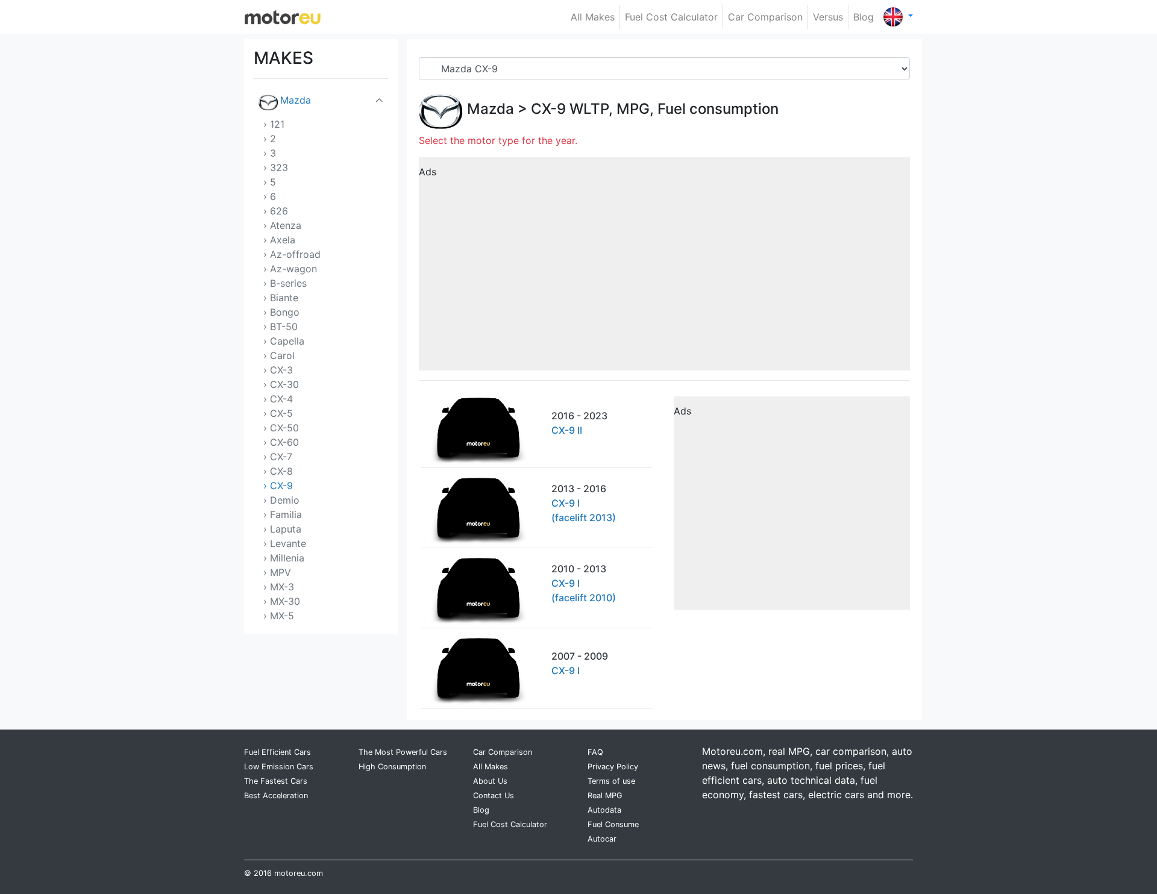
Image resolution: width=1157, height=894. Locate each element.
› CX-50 (281, 428)
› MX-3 (278, 587)
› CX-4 (278, 399)
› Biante (280, 298)
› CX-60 (281, 442)
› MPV (277, 572)
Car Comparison (765, 17)
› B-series (285, 283)
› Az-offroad (292, 254)
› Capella (283, 341)
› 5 (269, 182)
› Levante (284, 543)
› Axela (279, 240)
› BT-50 (280, 326)
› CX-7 (277, 457)
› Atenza (282, 225)
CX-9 (548, 108)
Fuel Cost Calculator (671, 17)
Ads (427, 172)
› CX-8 (278, 471)
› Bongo (281, 312)
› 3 (269, 153)
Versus (828, 17)
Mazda (295, 100)
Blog (863, 17)
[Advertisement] (664, 268)
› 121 (273, 124)
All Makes (593, 17)
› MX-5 (278, 616)
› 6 (269, 196)
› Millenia (283, 558)
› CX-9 (278, 486)
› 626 (275, 211)
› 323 (275, 167)
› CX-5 (278, 413)
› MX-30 (281, 601)
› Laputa (282, 529)
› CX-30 (281, 384)
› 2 (269, 139)
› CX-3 (278, 370)
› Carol (279, 355)
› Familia (282, 514)
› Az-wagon (290, 269)
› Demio (281, 500)
